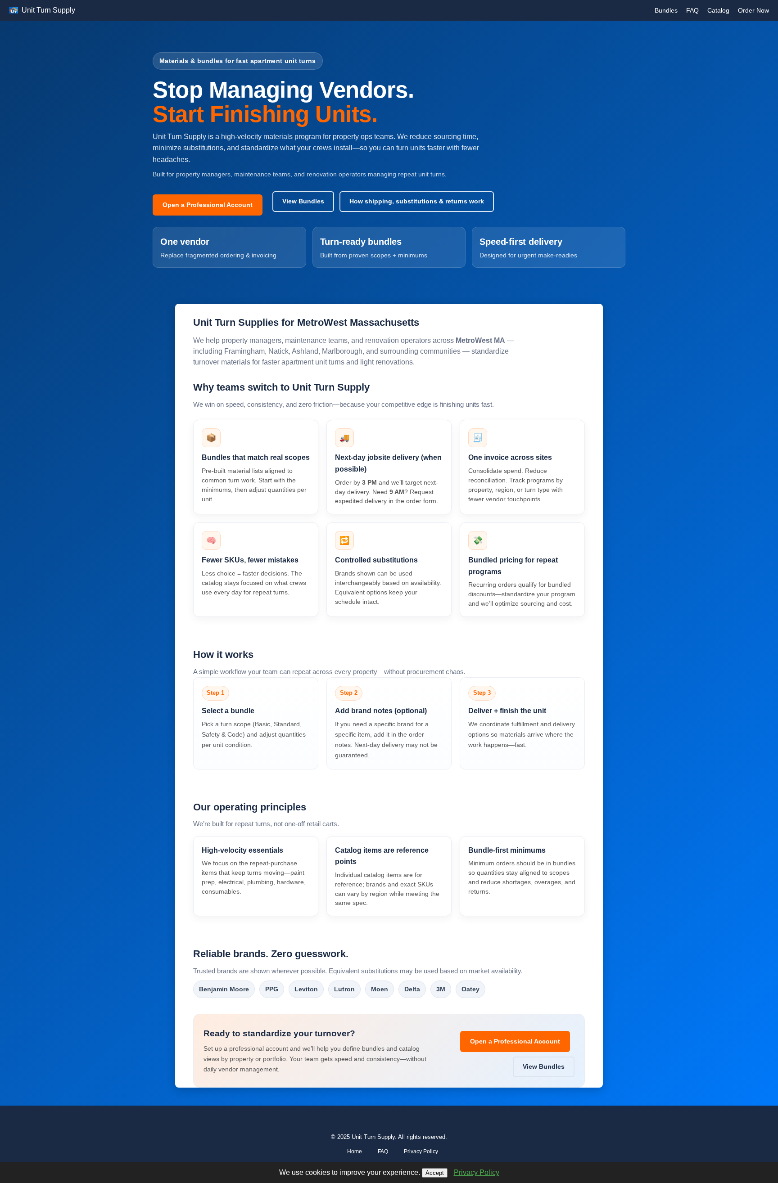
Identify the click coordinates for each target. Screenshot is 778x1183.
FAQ (692, 10)
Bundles (666, 10)
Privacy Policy (421, 1151)
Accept (434, 1173)
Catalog (718, 10)
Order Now (753, 10)
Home (354, 1151)
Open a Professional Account (208, 204)
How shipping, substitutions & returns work (416, 201)
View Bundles (303, 201)
